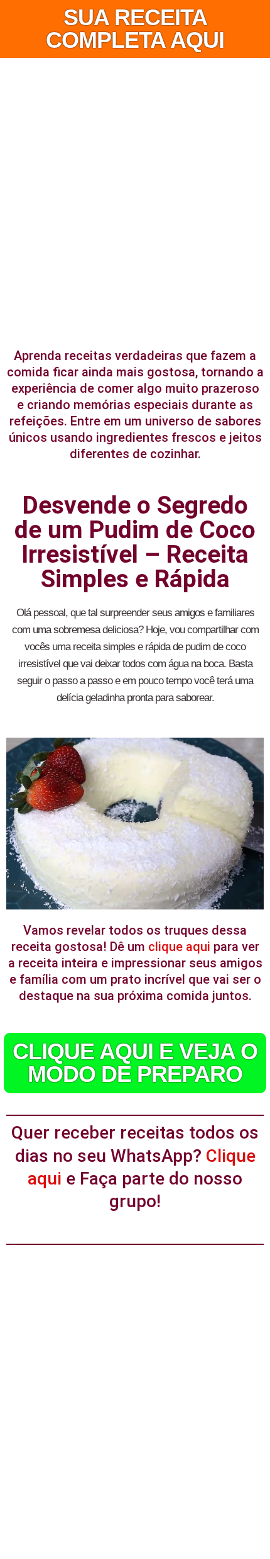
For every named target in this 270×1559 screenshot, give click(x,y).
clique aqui (179, 946)
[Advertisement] (135, 199)
